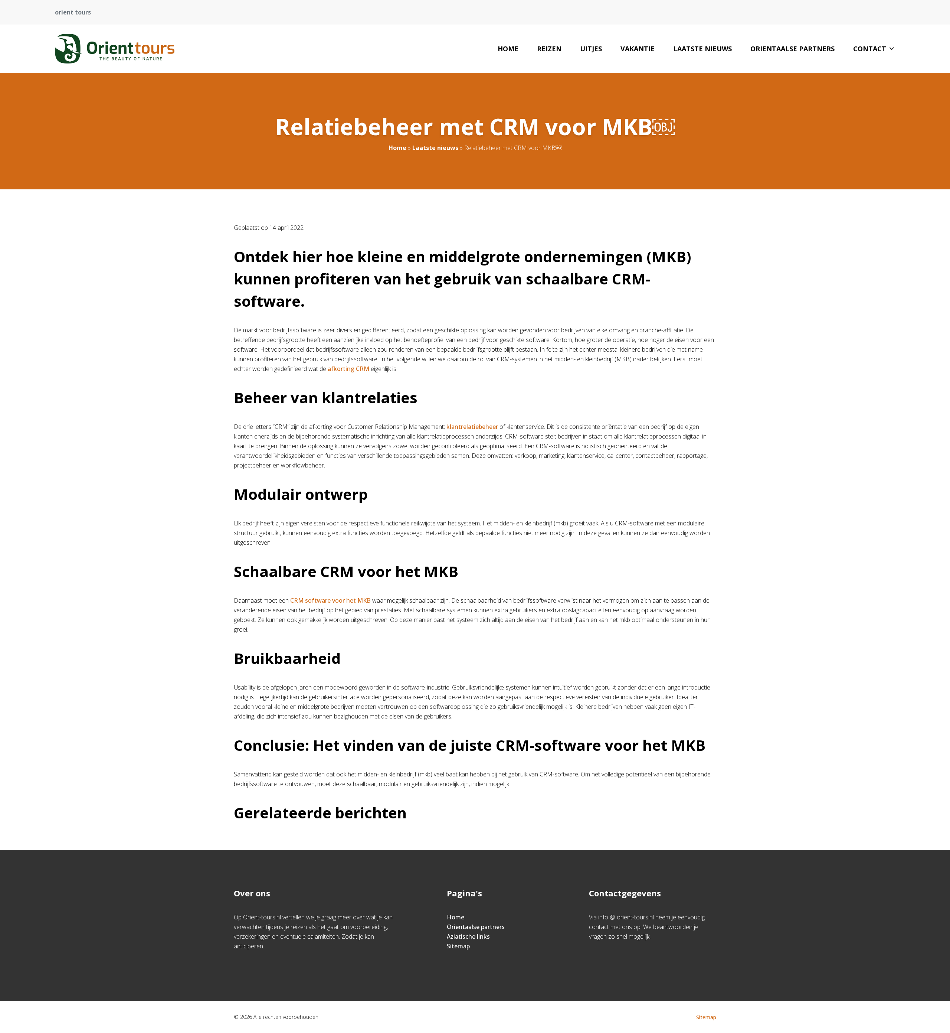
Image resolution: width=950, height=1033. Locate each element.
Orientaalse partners (792, 48)
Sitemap (458, 946)
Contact (869, 48)
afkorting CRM (348, 369)
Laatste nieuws (702, 48)
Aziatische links (468, 936)
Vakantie (637, 48)
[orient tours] (114, 48)
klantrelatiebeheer (472, 427)
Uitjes (591, 48)
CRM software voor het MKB (330, 600)
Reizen (549, 48)
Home (508, 48)
